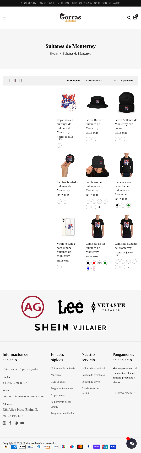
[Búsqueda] (129, 18)
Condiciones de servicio (90, 391)
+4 (98, 207)
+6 (127, 266)
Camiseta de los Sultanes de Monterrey (95, 247)
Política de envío (91, 381)
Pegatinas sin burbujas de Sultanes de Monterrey (65, 126)
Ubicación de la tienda (63, 368)
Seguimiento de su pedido (61, 404)
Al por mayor (58, 395)
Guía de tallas (58, 381)
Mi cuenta (56, 375)
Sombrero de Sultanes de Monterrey (94, 186)
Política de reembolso (93, 375)
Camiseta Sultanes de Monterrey (126, 245)
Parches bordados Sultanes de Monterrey (68, 186)
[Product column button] (10, 80)
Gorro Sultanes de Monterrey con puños (126, 124)
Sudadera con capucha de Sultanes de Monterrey (123, 188)
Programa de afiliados (62, 413)
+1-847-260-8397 (15, 383)
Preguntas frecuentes (62, 388)
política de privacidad (93, 368)
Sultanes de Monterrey (77, 53)
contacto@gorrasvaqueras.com (24, 396)
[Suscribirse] (133, 393)
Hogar (54, 53)
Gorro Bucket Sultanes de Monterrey (94, 124)
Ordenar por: (73, 80)
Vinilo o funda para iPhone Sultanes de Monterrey (66, 249)
